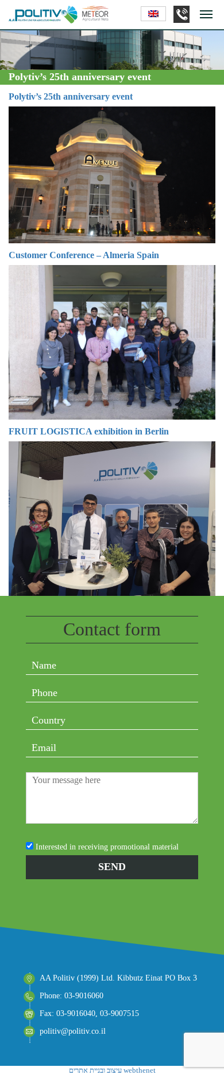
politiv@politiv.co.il (73, 1031)
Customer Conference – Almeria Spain (84, 255)
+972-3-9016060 (181, 14)
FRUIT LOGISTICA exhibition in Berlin (89, 431)
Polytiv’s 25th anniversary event (71, 96)
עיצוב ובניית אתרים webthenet (112, 1070)
